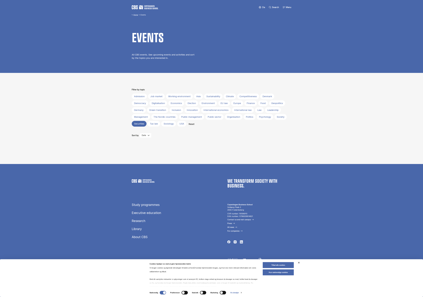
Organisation (233, 117)
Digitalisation (158, 103)
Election (192, 103)
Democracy (140, 103)
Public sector (214, 117)
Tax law (154, 123)
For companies (233, 231)
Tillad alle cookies (278, 265)
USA (181, 123)
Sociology (169, 123)
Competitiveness (248, 96)
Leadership (273, 110)
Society (280, 117)
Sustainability (213, 96)
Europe (237, 103)
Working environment (179, 96)
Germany (139, 110)
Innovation (192, 110)
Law (259, 110)
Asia (198, 96)
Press (229, 223)
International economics (215, 110)
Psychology (265, 117)
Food (263, 103)
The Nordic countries (164, 117)
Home (135, 15)
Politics (249, 117)
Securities (139, 123)
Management (141, 117)
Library (137, 228)
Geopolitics (277, 103)
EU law (224, 103)
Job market (156, 96)
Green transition (157, 110)
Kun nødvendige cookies (278, 272)
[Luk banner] (299, 262)
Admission (139, 96)
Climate (230, 96)
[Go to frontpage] (145, 7)
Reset (191, 124)
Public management (191, 117)
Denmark (267, 96)
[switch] (185, 292)
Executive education (146, 212)
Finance (251, 103)
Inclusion (176, 110)
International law (243, 110)
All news (230, 227)
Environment (208, 103)
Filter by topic (138, 89)
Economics (176, 103)
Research (138, 220)
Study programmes (146, 204)
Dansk (262, 7)
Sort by (135, 135)
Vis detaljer (234, 293)
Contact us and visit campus (239, 219)
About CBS (140, 237)
